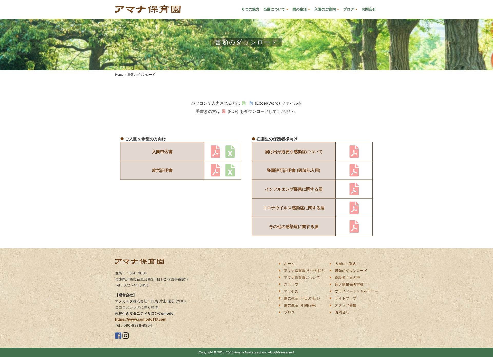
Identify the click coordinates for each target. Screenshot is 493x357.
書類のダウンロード (351, 270)
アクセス (291, 291)
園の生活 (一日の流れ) (302, 298)
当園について (274, 9)
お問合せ (369, 9)
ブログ (348, 9)
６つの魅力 (250, 9)
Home (119, 74)
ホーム (289, 263)
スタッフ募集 (345, 305)
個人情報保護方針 (349, 284)
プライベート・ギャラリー (356, 291)
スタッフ (291, 284)
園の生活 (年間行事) (300, 305)
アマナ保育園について (302, 277)
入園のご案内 (325, 9)
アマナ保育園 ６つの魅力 (304, 270)
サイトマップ (345, 298)
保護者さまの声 (347, 277)
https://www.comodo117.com (140, 319)
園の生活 (299, 9)
